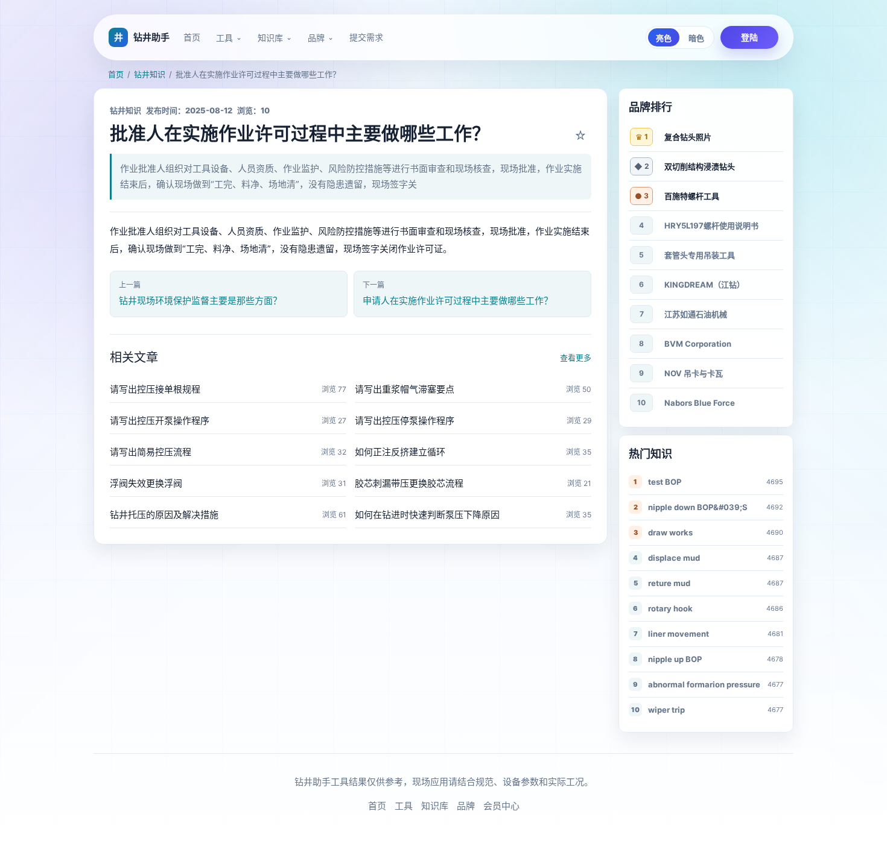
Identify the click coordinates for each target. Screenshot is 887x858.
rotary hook (670, 608)
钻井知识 (149, 74)
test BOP (664, 482)
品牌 (316, 38)
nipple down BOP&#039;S (698, 507)
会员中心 (501, 806)
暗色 (696, 38)
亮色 (664, 38)
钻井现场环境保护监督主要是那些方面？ (200, 300)
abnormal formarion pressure (704, 684)
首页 (191, 37)
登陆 (749, 37)
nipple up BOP (675, 659)
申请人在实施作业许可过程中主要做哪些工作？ (458, 300)
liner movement (678, 634)
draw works (670, 532)
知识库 (270, 38)
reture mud (669, 583)
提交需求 (366, 37)
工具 (224, 38)
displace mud (674, 558)
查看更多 (575, 357)
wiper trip (666, 709)
